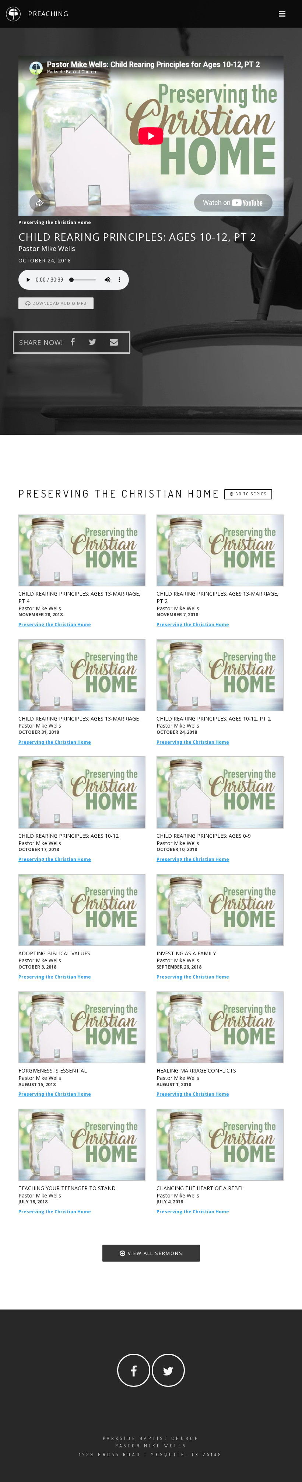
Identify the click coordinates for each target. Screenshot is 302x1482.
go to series (250, 493)
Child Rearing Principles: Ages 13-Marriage (78, 718)
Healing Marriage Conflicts (196, 1070)
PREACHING (48, 13)
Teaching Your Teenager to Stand (67, 1188)
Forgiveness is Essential (52, 1070)
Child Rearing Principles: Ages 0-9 (204, 835)
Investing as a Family (186, 953)
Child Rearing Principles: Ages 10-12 (68, 835)
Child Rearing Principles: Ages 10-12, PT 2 (214, 718)
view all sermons (154, 1253)
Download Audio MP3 (59, 303)
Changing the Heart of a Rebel (200, 1188)
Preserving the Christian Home (54, 624)
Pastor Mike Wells (39, 608)
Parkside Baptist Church (151, 1438)
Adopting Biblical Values (54, 953)
